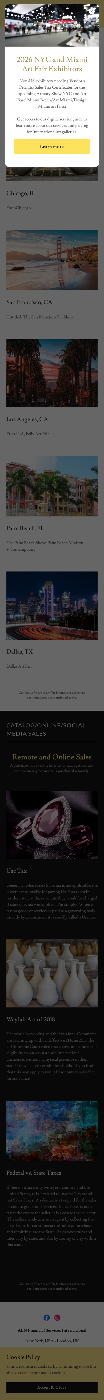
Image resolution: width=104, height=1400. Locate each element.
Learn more (52, 146)
